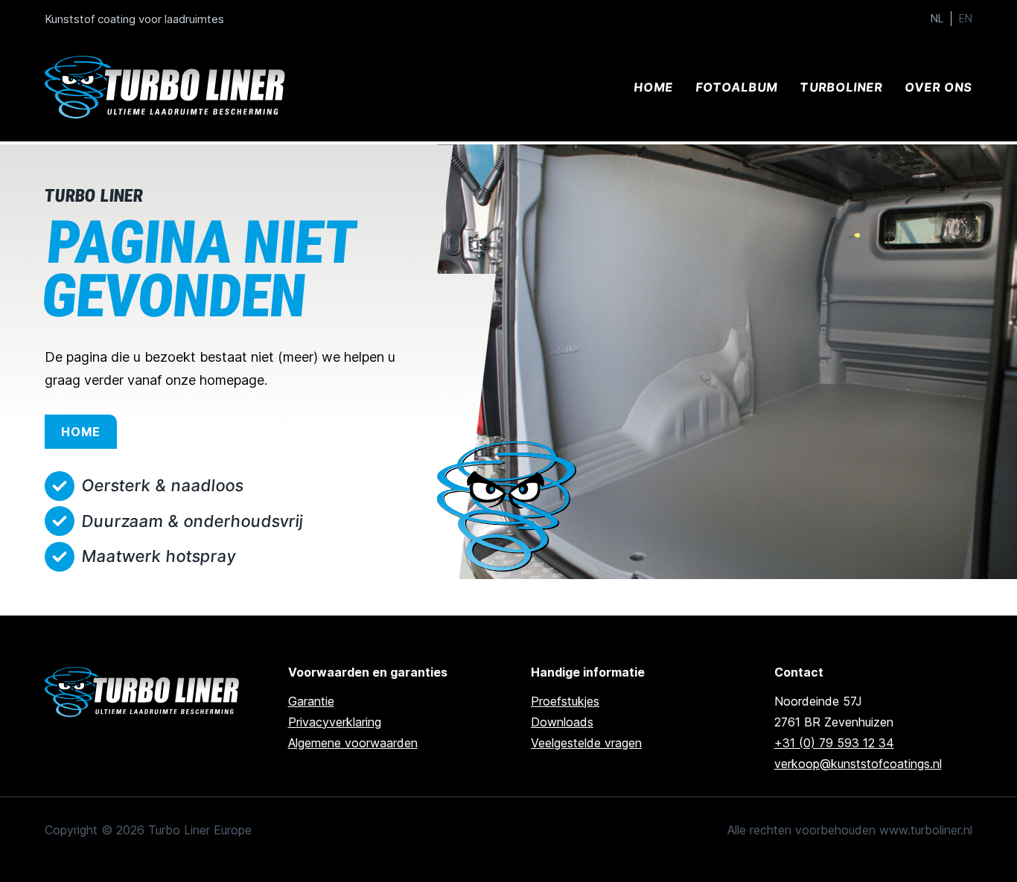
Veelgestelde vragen (586, 742)
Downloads (562, 722)
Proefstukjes (565, 701)
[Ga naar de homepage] (144, 692)
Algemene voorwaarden (353, 742)
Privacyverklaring (334, 722)
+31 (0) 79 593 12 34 (834, 742)
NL (937, 18)
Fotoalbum (736, 87)
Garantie (311, 701)
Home (653, 87)
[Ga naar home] (167, 87)
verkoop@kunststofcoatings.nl (858, 763)
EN (965, 18)
